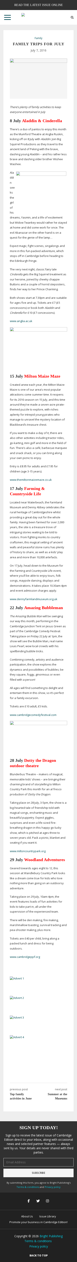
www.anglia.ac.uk (21, 321)
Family (38, 38)
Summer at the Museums (57, 1096)
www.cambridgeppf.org (25, 957)
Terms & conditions (27, 1187)
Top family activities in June (21, 1096)
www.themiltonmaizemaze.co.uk (31, 480)
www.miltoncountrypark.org (28, 851)
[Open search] (72, 17)
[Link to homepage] (38, 17)
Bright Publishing (51, 1236)
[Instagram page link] (47, 1201)
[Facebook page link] (29, 1201)
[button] (7, 17)
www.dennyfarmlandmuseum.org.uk (33, 599)
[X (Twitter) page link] (38, 1201)
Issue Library (47, 1216)
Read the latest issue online (38, 5)
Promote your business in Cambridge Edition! (38, 1222)
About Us (27, 1216)
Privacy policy (53, 1187)
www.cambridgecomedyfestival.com (33, 715)
